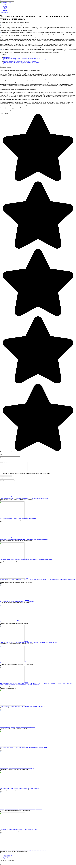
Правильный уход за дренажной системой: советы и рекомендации (17, 768)
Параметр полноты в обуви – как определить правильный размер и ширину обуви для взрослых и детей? (26, 559)
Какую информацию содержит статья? (12, 63)
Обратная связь (7, 856)
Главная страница (4, 12)
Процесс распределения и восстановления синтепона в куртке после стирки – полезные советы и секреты (27, 662)
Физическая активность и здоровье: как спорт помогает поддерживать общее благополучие (23, 850)
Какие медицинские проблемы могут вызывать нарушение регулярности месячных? (24, 59)
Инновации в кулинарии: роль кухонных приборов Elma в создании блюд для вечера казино (23, 747)
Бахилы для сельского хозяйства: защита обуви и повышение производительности (21, 809)
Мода (4, 4)
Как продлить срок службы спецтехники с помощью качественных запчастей (19, 788)
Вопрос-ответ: (6, 57)
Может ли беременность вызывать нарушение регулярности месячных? (21, 62)
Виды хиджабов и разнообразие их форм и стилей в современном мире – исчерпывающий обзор (24, 539)
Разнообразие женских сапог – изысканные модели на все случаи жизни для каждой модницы (24, 498)
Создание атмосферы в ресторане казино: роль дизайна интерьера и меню (18, 829)
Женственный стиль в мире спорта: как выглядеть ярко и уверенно (17, 601)
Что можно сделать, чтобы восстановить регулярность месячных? (19, 61)
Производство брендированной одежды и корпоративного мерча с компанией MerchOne (22, 706)
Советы (5, 7)
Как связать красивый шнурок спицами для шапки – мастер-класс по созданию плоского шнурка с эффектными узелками (31, 621)
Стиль (4, 8)
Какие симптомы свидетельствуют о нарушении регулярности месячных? (21, 58)
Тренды (5, 10)
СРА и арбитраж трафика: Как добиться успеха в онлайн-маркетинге (17, 727)
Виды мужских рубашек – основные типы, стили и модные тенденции (18, 518)
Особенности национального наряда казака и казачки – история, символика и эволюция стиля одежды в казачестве (29, 642)
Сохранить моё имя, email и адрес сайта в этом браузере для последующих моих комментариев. (26, 473)
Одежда (5, 6)
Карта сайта (6, 858)
